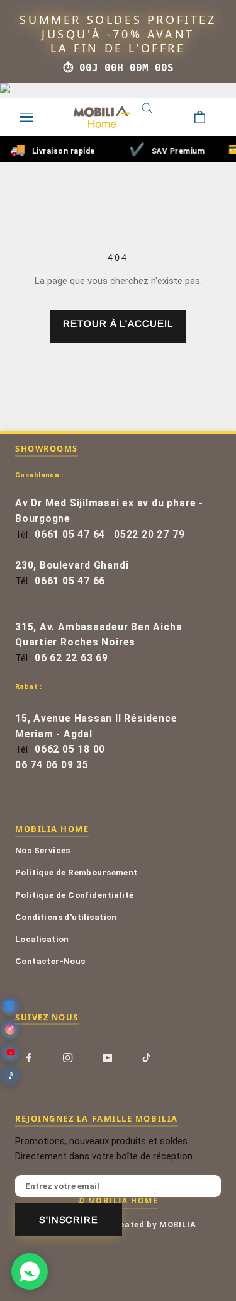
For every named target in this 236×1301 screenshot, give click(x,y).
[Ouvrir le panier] (209, 117)
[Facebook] (28, 1057)
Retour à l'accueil (117, 323)
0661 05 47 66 (70, 581)
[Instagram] (67, 1057)
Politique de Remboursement (76, 872)
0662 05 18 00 (70, 749)
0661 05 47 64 (70, 534)
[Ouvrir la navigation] (26, 117)
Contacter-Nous (50, 961)
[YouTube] (107, 1057)
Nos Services (42, 850)
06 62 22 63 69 (71, 658)
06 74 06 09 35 (52, 765)
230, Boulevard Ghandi (71, 565)
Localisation (42, 939)
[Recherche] (157, 117)
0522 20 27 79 (149, 534)
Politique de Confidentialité (74, 895)
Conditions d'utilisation (66, 917)
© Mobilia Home (118, 1200)
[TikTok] (146, 1057)
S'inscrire (68, 1220)
